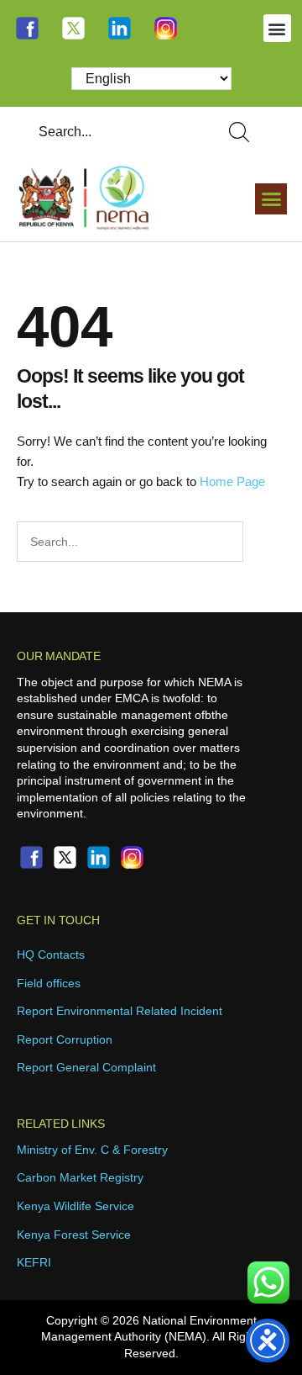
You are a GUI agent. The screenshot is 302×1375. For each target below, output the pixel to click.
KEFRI (34, 1262)
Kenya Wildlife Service (75, 1206)
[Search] (242, 132)
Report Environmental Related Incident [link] (119, 1011)
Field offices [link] (49, 983)
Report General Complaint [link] (86, 1067)
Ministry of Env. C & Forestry (92, 1149)
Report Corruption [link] (64, 1039)
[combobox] (114, 132)
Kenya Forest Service (74, 1234)
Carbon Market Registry (80, 1177)
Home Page (232, 481)
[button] (277, 28)
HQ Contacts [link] (51, 954)
